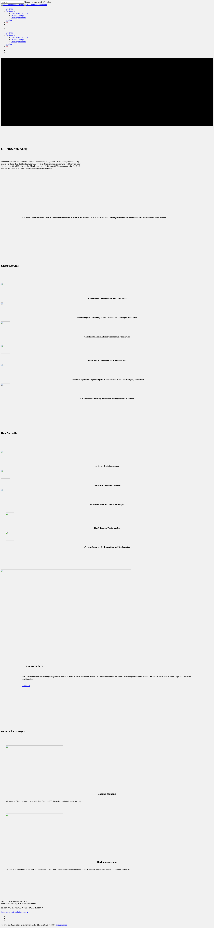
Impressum (5, 912)
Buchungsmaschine (18, 42)
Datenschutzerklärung (19, 912)
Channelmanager (17, 39)
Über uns (9, 33)
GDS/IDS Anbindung (19, 37)
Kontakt (9, 44)
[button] (26, 686)
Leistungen (10, 35)
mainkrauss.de (61, 925)
